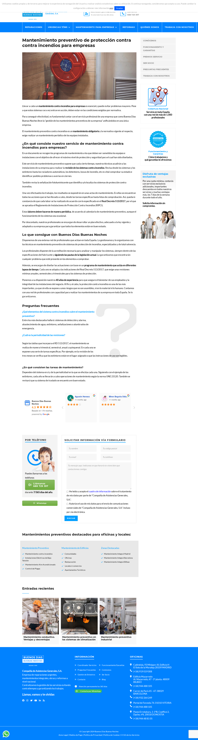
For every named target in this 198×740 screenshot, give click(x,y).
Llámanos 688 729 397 (40, 484)
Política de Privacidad (93, 735)
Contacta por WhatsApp (90, 691)
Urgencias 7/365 (57, 27)
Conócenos (149, 40)
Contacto (81, 679)
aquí (111, 8)
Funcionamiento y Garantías (153, 49)
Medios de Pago (75, 735)
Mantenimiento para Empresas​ (95, 27)
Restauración (70, 562)
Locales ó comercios (73, 566)
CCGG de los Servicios (130, 735)
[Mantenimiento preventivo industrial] (118, 616)
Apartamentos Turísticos (75, 570)
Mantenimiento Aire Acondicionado (40, 564)
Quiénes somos (149, 27)
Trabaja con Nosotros (179, 27)
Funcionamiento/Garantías (113, 665)
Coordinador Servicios (87, 665)
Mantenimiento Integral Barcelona (118, 558)
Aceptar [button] (119, 8)
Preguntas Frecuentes (156, 69)
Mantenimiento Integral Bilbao (117, 562)
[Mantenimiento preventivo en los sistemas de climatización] (79, 616)
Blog (104, 679)
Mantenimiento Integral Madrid (117, 554)
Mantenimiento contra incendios (39, 554)
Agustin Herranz (82, 396)
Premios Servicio (152, 57)
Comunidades (70, 554)
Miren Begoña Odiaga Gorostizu (123, 396)
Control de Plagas (32, 568)
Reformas (129, 27)
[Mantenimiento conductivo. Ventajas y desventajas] (40, 616)
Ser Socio (148, 63)
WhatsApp (41, 503)
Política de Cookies (111, 735)
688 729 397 (133, 15)
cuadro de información (100, 491)
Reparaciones (33, 27)
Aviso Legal (63, 735)
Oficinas (68, 558)
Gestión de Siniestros (86, 674)
